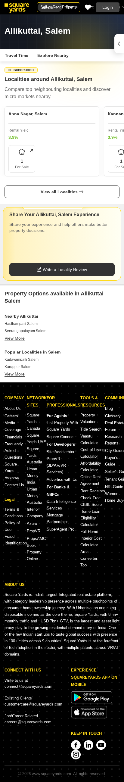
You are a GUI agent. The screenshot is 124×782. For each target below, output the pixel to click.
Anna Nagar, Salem (27, 113)
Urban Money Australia (34, 496)
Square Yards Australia (34, 455)
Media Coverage (13, 426)
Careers (11, 416)
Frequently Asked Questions (14, 451)
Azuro (32, 523)
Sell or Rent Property (58, 7)
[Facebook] (76, 745)
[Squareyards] (17, 8)
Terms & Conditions (14, 512)
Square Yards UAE (36, 438)
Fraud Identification (16, 539)
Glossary (113, 416)
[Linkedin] (88, 745)
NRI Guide (114, 486)
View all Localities (59, 191)
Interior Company (35, 512)
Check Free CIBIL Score (91, 501)
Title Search (90, 429)
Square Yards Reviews (12, 471)
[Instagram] (76, 754)
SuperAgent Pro (60, 529)
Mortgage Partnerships (58, 518)
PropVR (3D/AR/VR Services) (56, 465)
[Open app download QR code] (119, 43)
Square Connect (61, 437)
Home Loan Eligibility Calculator (90, 518)
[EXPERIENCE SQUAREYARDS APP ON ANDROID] (91, 702)
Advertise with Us (62, 479)
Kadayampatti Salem (22, 359)
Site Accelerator (60, 452)
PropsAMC (36, 538)
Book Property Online (34, 552)
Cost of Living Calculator (92, 453)
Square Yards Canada (33, 422)
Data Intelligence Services (61, 504)
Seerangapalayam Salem (25, 331)
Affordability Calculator (90, 466)
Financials (13, 437)
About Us (13, 408)
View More (15, 338)
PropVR (33, 531)
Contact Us (14, 485)
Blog (109, 408)
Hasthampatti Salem (21, 324)
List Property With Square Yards (62, 426)
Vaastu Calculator (89, 439)
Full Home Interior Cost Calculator (91, 538)
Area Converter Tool (88, 558)
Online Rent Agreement (90, 480)
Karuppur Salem (18, 367)
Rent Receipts (92, 491)
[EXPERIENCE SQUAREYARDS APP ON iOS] (89, 717)
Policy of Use (12, 526)
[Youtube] (101, 745)
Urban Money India (33, 475)
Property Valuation (88, 418)
